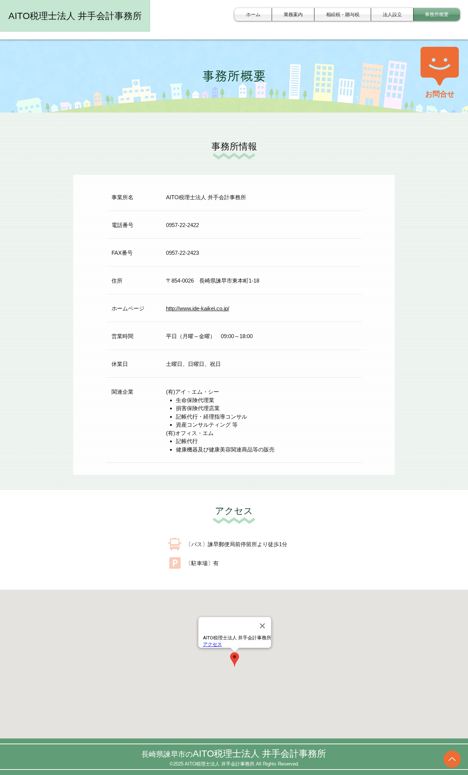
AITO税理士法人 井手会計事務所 (75, 16)
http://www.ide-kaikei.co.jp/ (197, 308)
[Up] (452, 759)
